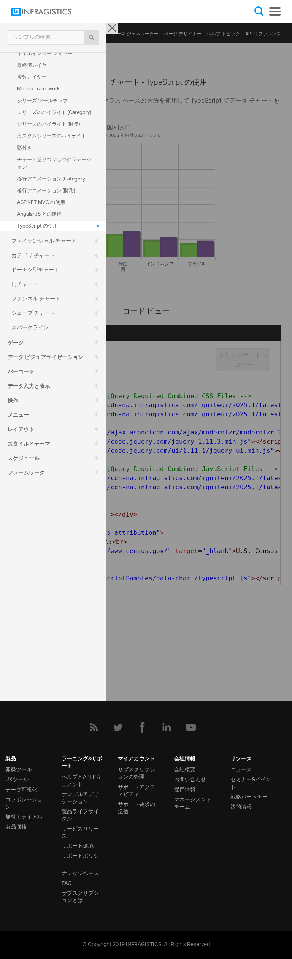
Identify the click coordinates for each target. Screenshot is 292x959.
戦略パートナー (249, 796)
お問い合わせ (190, 779)
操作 (13, 401)
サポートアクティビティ (136, 790)
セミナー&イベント (250, 782)
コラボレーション (24, 802)
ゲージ (16, 343)
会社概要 (184, 769)
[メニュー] (275, 11)
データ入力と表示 (29, 387)
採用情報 (184, 789)
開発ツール (18, 769)
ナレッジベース (80, 872)
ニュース (241, 769)
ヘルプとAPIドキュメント (82, 779)
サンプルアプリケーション (80, 797)
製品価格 (16, 826)
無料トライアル (24, 816)
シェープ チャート (33, 313)
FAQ (67, 882)
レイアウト (21, 430)
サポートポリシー (80, 858)
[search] (91, 37)
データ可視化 (21, 789)
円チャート (24, 285)
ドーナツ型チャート (35, 270)
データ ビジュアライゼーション (45, 358)
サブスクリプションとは (80, 896)
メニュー (18, 416)
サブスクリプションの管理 (136, 772)
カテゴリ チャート (33, 256)
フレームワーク (26, 473)
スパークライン (30, 328)
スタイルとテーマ (29, 444)
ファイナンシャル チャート (43, 241)
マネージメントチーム (192, 802)
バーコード (21, 372)
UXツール (17, 779)
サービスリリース (80, 831)
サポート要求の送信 (136, 807)
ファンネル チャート (35, 299)
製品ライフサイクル (80, 814)
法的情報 (241, 806)
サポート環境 (78, 845)
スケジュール (24, 459)
